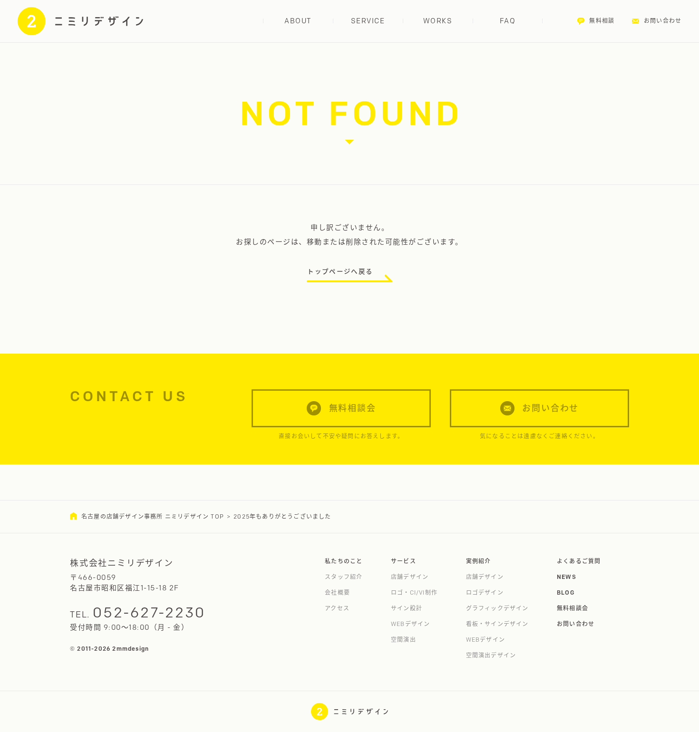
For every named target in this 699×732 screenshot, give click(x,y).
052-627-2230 (149, 612)
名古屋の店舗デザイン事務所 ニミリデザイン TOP (152, 516)
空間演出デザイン (491, 655)
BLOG (566, 592)
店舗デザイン (409, 576)
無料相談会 (572, 608)
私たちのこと (343, 561)
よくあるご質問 (579, 561)
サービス (403, 561)
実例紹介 (478, 561)
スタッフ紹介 (343, 576)
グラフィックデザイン (497, 608)
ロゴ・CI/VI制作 (414, 592)
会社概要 (337, 592)
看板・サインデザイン (497, 623)
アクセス (337, 608)
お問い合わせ (575, 623)
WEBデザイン (410, 623)
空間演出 (403, 639)
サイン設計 (406, 608)
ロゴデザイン (485, 592)
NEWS (566, 576)
